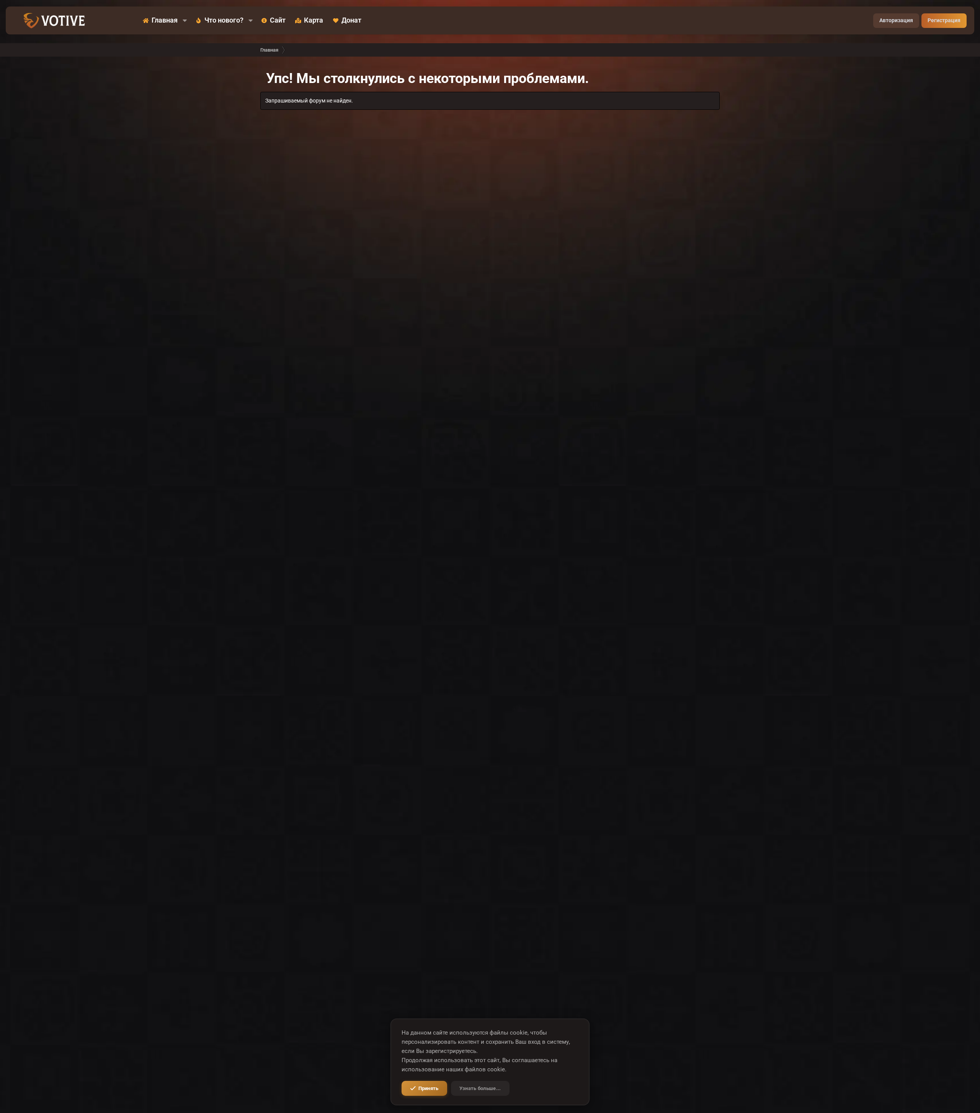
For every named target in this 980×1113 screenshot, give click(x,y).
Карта (313, 20)
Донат (351, 20)
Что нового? (223, 20)
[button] (185, 20)
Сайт (278, 20)
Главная (165, 20)
